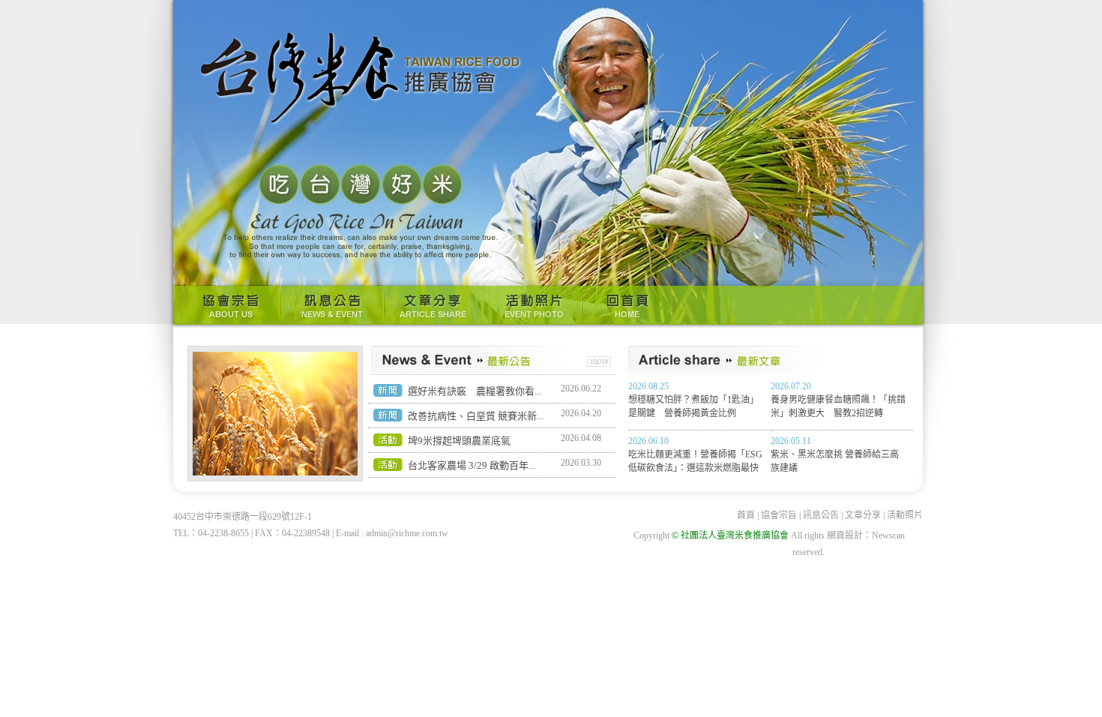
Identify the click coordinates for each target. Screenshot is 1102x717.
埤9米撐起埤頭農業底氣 (459, 440)
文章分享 (434, 305)
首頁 (746, 515)
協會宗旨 (226, 305)
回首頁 (627, 305)
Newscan (888, 535)
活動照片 (533, 305)
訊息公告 (332, 305)
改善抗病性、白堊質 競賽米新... (476, 416)
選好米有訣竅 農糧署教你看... (474, 391)
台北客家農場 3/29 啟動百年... (471, 465)
